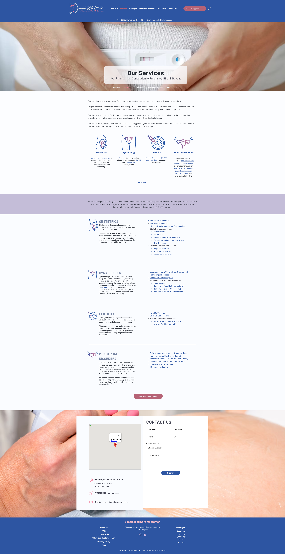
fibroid (138, 160)
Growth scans (160, 243)
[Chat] (91, 493)
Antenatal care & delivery (101, 158)
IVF (165, 158)
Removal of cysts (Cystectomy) (167, 289)
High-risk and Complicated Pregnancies (167, 226)
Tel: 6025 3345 (122, 20)
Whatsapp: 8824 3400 (135, 20)
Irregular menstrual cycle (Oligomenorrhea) (169, 358)
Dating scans (159, 234)
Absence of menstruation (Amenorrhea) (167, 361)
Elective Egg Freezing (159, 315)
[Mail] (91, 502)
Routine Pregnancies (159, 223)
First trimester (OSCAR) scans (167, 237)
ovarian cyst (130, 162)
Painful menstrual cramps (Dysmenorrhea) (168, 353)
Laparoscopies (160, 283)
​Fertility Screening (158, 313)
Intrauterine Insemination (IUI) (167, 321)
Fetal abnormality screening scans (169, 240)
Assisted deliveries (162, 251)
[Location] (91, 480)
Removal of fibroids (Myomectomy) (169, 286)
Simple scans (159, 231)
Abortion (122, 158)
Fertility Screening (153, 158)
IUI (162, 158)
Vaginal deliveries (161, 248)
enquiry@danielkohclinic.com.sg (162, 20)
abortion (106, 123)
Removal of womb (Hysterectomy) (168, 291)
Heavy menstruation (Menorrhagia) (165, 356)
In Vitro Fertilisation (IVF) (165, 324)
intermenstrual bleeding (183, 168)
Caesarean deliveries (163, 254)
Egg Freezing (151, 160)
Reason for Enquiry (153, 443)
